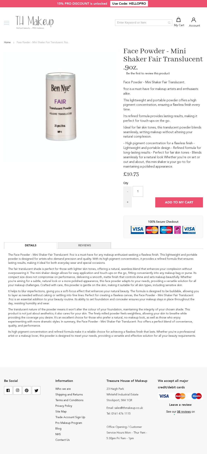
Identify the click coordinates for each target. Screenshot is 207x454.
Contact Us (62, 440)
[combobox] (143, 22)
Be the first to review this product (148, 73)
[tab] (30, 245)
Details (30, 245)
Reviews (84, 245)
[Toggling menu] (6, 23)
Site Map (61, 411)
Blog (58, 428)
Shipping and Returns (69, 394)
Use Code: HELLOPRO (129, 3)
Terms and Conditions (69, 400)
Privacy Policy (63, 406)
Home (7, 42)
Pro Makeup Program (68, 423)
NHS (58, 434)
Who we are (63, 389)
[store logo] (35, 23)
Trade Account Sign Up (70, 417)
